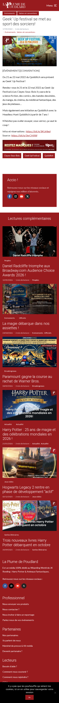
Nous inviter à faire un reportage (18, 614)
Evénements (9, 13)
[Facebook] (9, 196)
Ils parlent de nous (12, 640)
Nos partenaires (10, 635)
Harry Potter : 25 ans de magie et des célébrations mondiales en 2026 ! (29, 434)
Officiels (22, 318)
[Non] (55, 692)
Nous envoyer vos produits (16, 604)
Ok (29, 697)
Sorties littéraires (11, 535)
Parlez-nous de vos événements (18, 620)
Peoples (7, 261)
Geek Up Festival (32, 155)
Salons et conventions (28, 13)
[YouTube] (21, 196)
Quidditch (48, 155)
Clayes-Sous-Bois (12, 155)
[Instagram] (15, 196)
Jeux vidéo (8, 482)
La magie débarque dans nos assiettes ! (26, 325)
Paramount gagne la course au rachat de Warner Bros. (27, 378)
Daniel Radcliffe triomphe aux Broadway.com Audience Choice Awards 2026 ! (29, 270)
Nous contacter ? (11, 609)
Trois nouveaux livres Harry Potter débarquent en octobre (26, 542)
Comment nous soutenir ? (15, 671)
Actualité (8, 424)
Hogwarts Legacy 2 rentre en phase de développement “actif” (28, 489)
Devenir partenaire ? (12, 651)
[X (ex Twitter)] (27, 196)
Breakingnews (10, 371)
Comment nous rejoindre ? (15, 677)
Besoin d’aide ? (10, 666)
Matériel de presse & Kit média (18, 645)
